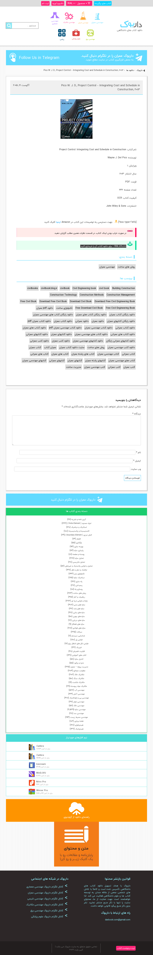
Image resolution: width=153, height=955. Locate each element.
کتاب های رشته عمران (82, 354)
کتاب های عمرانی (39, 354)
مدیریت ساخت (73, 367)
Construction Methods (92, 295)
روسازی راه (79, 589)
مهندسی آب (79, 690)
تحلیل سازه (79, 558)
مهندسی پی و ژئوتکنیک (79, 697)
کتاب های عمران (59, 354)
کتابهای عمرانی (57, 360)
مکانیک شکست (78, 682)
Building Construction (123, 288)
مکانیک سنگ (78, 678)
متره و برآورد (79, 663)
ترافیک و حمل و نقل (79, 569)
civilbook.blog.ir (49, 288)
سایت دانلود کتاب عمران (71, 347)
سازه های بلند (79, 608)
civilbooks (32, 288)
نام (138, 452)
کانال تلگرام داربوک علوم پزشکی (49, 916)
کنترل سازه (79, 659)
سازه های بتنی (79, 604)
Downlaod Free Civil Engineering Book (115, 301)
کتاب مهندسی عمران (108, 354)
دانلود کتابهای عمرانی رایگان (120, 341)
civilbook (65, 288)
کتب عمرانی (114, 367)
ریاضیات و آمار (79, 597)
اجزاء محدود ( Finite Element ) (79, 523)
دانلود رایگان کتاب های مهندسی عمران (53, 314)
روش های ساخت (79, 593)
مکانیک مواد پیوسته (79, 686)
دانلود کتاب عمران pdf (39, 321)
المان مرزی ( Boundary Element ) (78, 535)
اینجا (58, 222)
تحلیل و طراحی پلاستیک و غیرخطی (79, 566)
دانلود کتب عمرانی (39, 341)
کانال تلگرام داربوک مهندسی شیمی (47, 899)
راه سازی (79, 581)
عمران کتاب (50, 347)
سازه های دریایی (78, 620)
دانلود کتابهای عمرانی (37, 334)
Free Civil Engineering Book (120, 308)
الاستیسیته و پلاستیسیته (79, 531)
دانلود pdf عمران (44, 308)
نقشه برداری (79, 721)
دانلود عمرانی (82, 321)
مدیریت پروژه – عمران (79, 666)
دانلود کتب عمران (61, 341)
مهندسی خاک (79, 705)
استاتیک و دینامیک (79, 527)
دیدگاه (136, 414)
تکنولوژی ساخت (64, 308)
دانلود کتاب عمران (63, 321)
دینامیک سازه (79, 577)
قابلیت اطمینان (79, 651)
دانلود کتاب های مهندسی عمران (91, 334)
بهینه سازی (78, 546)
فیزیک (79, 647)
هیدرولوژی (79, 725)
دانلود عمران (98, 321)
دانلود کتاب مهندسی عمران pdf (65, 328)
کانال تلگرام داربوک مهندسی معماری (47, 887)
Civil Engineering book (84, 288)
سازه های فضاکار (78, 624)
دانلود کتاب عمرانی (125, 328)
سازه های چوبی (79, 616)
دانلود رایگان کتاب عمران (122, 314)
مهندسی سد (79, 713)
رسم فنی (78, 585)
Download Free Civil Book (53, 301)
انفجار (78, 538)
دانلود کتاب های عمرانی (123, 334)
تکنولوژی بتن (79, 573)
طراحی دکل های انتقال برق (78, 643)
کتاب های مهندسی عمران (121, 360)
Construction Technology (63, 295)
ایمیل (137, 461)
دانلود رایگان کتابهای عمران (121, 321)
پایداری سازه (79, 550)
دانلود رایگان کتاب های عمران (91, 314)
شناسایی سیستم (78, 635)
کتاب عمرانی (128, 354)
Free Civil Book (28, 301)
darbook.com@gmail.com (117, 920)
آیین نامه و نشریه (79, 519)
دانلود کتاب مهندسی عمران (99, 328)
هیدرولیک (79, 728)
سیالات (79, 631)
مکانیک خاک (79, 674)
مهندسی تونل (78, 701)
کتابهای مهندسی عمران (34, 360)
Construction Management (121, 295)
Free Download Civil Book (89, 308)
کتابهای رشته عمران (95, 360)
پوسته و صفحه (78, 554)
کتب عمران (129, 367)
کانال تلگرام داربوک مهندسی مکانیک (47, 904)
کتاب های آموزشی (79, 655)
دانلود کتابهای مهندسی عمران (88, 341)
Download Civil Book (81, 301)
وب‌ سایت (136, 469)
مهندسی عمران (107, 267)
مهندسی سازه (80, 709)
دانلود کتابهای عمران (61, 334)
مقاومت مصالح (79, 670)
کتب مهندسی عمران (94, 367)
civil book (104, 288)
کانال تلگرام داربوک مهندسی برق (49, 910)
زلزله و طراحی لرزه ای (79, 600)
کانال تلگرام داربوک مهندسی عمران (48, 893)
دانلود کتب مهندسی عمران (121, 347)
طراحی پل (79, 639)
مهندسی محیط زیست (79, 717)
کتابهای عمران (75, 360)
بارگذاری (79, 542)
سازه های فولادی (79, 628)
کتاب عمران (35, 347)
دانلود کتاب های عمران (34, 328)
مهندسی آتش (79, 694)
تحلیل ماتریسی (79, 562)
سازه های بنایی (79, 612)
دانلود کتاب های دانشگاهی (129, 30)
